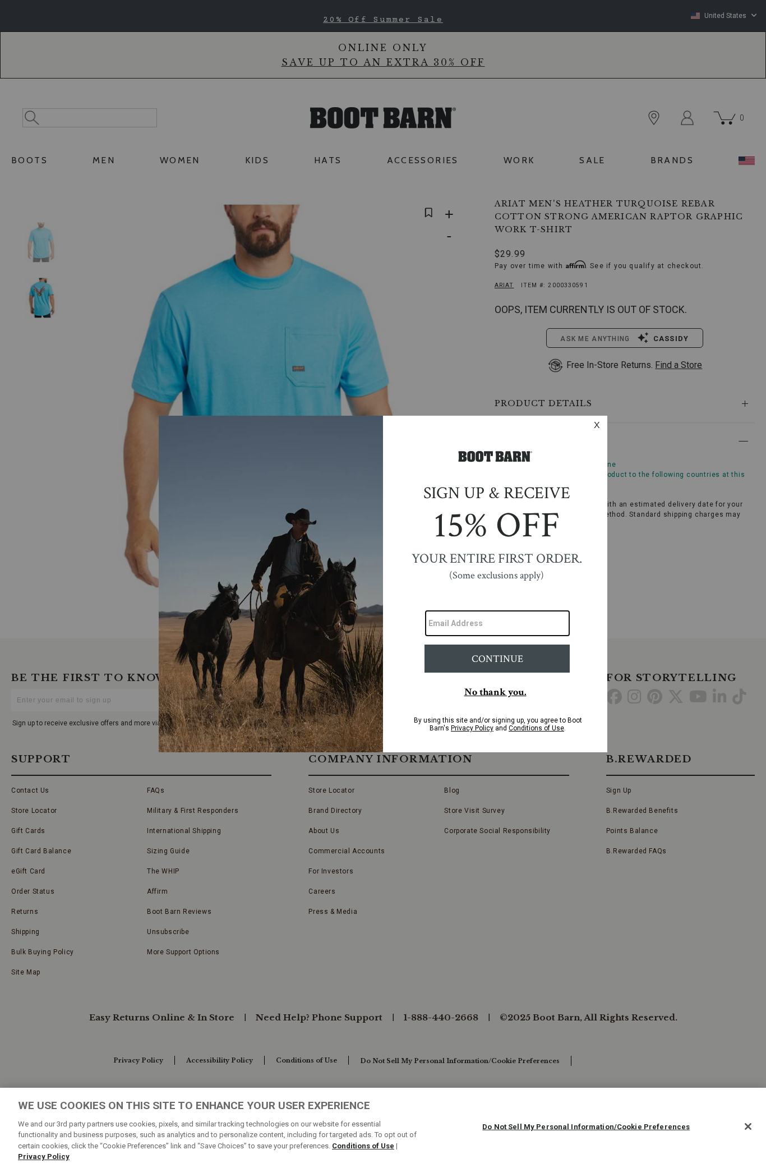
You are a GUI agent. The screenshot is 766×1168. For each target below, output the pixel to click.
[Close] (748, 1126)
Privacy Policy (44, 1156)
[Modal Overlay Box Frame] (383, 584)
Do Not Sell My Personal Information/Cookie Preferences (586, 1127)
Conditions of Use (363, 1146)
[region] (383, 1128)
